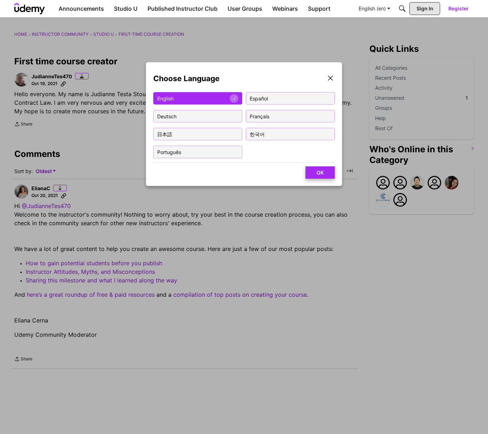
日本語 (164, 134)
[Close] (330, 79)
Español (259, 98)
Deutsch (166, 116)
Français (259, 116)
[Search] (402, 8)
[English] (29, 8)
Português (169, 152)
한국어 (257, 134)
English (165, 98)
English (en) (372, 8)
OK (320, 172)
